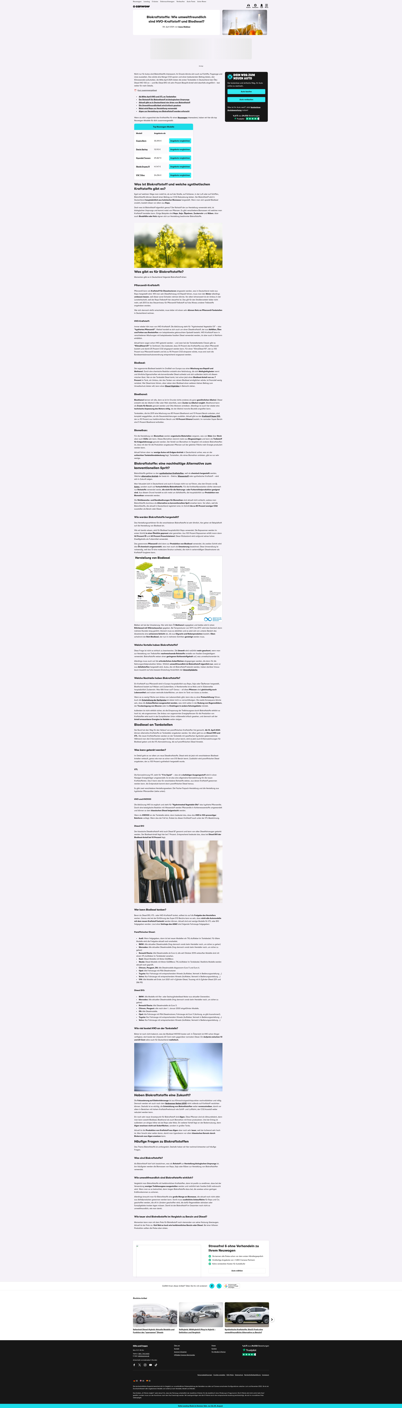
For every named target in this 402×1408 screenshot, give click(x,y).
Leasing (147, 2)
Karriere (214, 1349)
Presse (214, 1345)
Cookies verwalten (219, 1375)
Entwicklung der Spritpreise (154, 700)
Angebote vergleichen (180, 141)
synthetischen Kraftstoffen (171, 473)
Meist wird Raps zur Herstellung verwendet (158, 108)
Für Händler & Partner (219, 1352)
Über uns (177, 1345)
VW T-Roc (140, 175)
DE (137, 1380)
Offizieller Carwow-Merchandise (184, 1355)
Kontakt (176, 1349)
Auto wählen (237, 1271)
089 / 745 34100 (143, 1354)
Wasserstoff (183, 476)
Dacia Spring (142, 149)
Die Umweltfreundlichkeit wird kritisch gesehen (160, 105)
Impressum (265, 1375)
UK (143, 1380)
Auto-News (201, 2)
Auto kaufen (246, 92)
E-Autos (155, 2)
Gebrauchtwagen (167, 2)
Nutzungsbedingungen (205, 1375)
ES (149, 1380)
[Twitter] (139, 1365)
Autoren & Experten (180, 1352)
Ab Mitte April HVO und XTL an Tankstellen (157, 97)
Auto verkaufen (246, 100)
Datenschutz (239, 1375)
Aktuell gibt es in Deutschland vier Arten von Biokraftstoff (164, 102)
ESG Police (230, 1375)
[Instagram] (145, 1365)
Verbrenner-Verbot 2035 (176, 1103)
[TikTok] (156, 1365)
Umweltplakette (190, 670)
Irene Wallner (184, 27)
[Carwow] (141, 6)
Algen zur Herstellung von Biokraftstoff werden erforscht (164, 111)
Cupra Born (141, 141)
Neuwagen (137, 2)
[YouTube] (150, 1365)
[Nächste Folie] (272, 1319)
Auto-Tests (191, 2)
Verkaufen (181, 2)
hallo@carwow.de (143, 1356)
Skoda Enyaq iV (143, 167)
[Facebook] (134, 1365)
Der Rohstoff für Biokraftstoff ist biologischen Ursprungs (164, 100)
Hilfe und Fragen (140, 1346)
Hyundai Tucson (143, 158)
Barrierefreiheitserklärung (252, 1375)
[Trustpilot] (246, 118)
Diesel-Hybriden (172, 386)
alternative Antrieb (149, 476)
